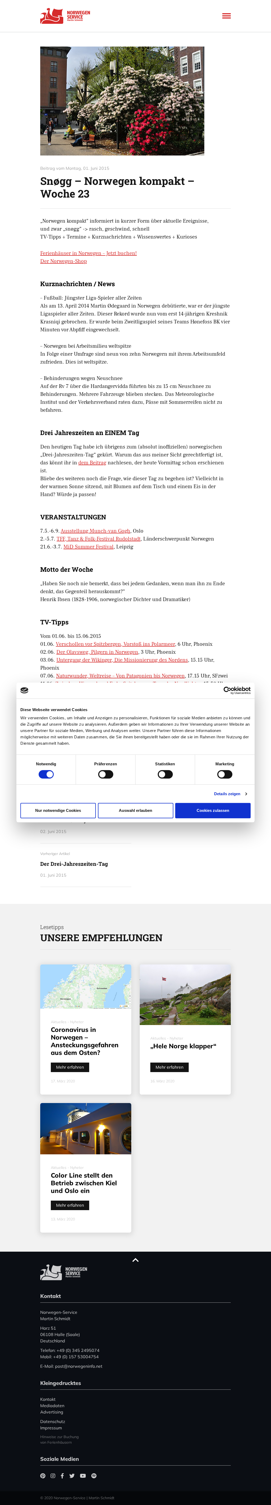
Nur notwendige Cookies (58, 810)
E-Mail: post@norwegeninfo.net (71, 1366)
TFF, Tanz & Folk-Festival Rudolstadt (99, 539)
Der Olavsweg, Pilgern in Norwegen (97, 652)
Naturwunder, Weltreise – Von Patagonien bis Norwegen (120, 676)
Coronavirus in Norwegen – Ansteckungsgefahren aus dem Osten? (85, 1041)
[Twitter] (72, 1475)
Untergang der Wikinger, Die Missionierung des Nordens (122, 660)
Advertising (51, 1412)
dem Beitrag (92, 462)
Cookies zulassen (213, 810)
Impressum (51, 1427)
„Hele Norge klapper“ (183, 1046)
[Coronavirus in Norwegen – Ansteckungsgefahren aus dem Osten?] (85, 986)
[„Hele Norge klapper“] (185, 994)
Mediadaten (52, 1405)
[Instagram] (53, 1475)
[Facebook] (62, 1475)
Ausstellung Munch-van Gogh (95, 531)
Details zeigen (227, 794)
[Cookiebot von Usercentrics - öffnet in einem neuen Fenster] (227, 690)
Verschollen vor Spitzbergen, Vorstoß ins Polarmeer (115, 644)
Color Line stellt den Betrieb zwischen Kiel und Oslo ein (84, 1183)
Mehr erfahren (70, 1067)
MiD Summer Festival (89, 546)
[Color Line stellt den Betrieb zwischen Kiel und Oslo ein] (85, 1128)
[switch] (105, 774)
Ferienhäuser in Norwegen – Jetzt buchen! (88, 253)
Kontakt (48, 1399)
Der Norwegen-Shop (63, 261)
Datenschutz (52, 1421)
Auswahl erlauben (135, 810)
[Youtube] (83, 1475)
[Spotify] (93, 1475)
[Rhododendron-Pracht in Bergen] (135, 101)
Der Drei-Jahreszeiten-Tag (74, 863)
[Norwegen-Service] (66, 16)
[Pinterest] (42, 1475)
